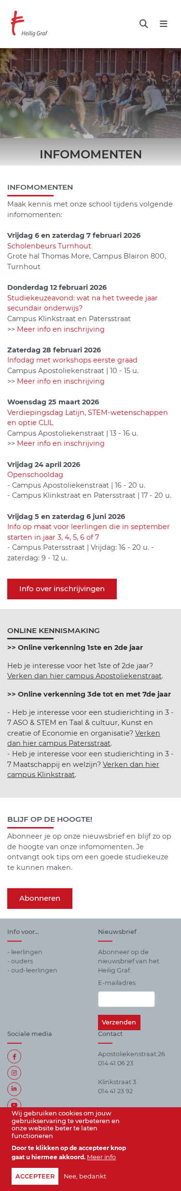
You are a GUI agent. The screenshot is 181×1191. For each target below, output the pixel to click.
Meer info (101, 1157)
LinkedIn (14, 1089)
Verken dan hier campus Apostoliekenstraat (84, 676)
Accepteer (35, 1176)
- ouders (20, 961)
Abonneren (39, 898)
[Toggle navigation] (144, 23)
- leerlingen (24, 952)
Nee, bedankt (85, 1176)
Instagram (14, 1073)
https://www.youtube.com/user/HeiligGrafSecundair (14, 1106)
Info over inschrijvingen (62, 588)
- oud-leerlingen (32, 970)
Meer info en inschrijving (61, 329)
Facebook (14, 1056)
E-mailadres (117, 982)
